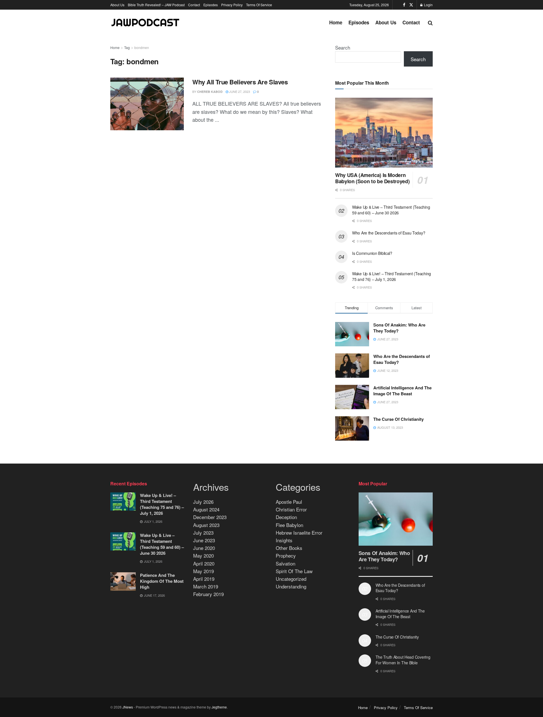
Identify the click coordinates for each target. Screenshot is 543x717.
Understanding (291, 586)
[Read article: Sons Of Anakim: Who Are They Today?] (396, 519)
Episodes (210, 4)
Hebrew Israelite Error (299, 532)
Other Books (289, 547)
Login (428, 4)
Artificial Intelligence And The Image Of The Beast (402, 391)
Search (342, 47)
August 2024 (206, 509)
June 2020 (204, 547)
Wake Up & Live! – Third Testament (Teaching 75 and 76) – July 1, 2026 (391, 276)
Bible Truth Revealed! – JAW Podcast (156, 4)
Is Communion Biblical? (372, 253)
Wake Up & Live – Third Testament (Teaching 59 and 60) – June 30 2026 (391, 209)
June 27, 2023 (239, 91)
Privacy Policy (232, 4)
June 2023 (204, 540)
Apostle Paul (289, 501)
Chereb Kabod (210, 91)
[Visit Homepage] (145, 22)
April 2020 (203, 563)
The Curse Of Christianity (398, 419)
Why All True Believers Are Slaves (240, 81)
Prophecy (286, 555)
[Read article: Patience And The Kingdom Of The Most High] (123, 581)
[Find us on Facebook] (404, 5)
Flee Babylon (289, 524)
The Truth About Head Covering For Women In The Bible (403, 659)
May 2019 (203, 571)
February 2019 (208, 594)
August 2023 (206, 524)
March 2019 (205, 586)
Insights (284, 540)
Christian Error (291, 509)
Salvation (285, 563)
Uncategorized (291, 578)
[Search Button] (430, 22)
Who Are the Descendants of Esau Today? (388, 233)
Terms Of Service (259, 4)
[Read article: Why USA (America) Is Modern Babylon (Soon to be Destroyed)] (384, 133)
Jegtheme (219, 707)
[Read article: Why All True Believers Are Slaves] (147, 104)
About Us (117, 4)
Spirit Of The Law (294, 571)
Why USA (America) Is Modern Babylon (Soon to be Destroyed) (372, 178)
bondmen (141, 47)
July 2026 (203, 501)
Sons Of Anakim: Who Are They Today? (399, 328)
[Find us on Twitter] (411, 5)
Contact (194, 4)
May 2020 (203, 555)
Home (335, 22)
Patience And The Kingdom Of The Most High (162, 581)
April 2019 (203, 578)
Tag (127, 47)
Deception (286, 516)
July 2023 (203, 532)
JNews (127, 707)
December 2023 (210, 516)
